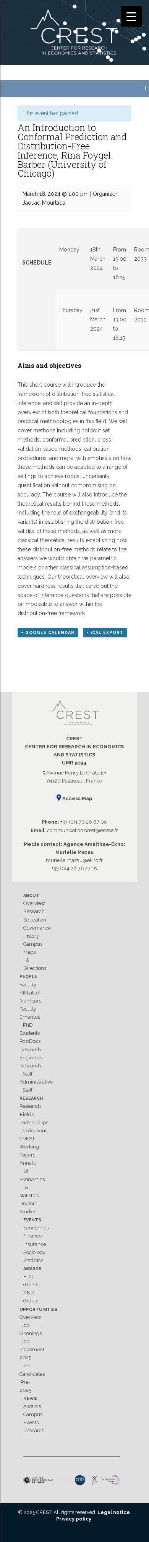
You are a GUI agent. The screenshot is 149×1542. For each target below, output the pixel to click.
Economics (36, 1228)
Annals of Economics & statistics (32, 1179)
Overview (34, 903)
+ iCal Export (105, 632)
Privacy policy (73, 1519)
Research (34, 911)
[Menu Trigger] (131, 16)
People (28, 976)
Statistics (33, 1260)
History (31, 936)
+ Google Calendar (47, 632)
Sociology (34, 1252)
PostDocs (29, 1041)
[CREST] (74, 34)
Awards (32, 1268)
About (31, 895)
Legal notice (113, 1512)
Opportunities (38, 1309)
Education (34, 920)
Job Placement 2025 (31, 1349)
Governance (37, 928)
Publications (33, 1130)
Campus (32, 944)
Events (32, 1220)
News (30, 1398)
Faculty (27, 985)
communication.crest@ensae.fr (82, 830)
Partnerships (33, 1122)
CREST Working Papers (29, 1147)
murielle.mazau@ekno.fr (74, 860)
